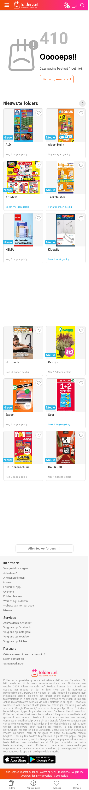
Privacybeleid (44, 775)
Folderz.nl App (12, 587)
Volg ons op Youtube (16, 636)
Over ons (8, 591)
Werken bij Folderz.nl (15, 601)
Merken (7, 582)
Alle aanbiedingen (14, 577)
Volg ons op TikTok (15, 641)
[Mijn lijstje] (74, 5)
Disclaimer (64, 772)
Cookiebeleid (61, 775)
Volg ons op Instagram (17, 632)
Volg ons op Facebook (17, 627)
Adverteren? (10, 573)
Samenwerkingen (13, 663)
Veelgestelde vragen (15, 568)
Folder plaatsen (12, 596)
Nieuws (7, 610)
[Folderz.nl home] (26, 5)
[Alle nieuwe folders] (82, 103)
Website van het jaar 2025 (18, 605)
